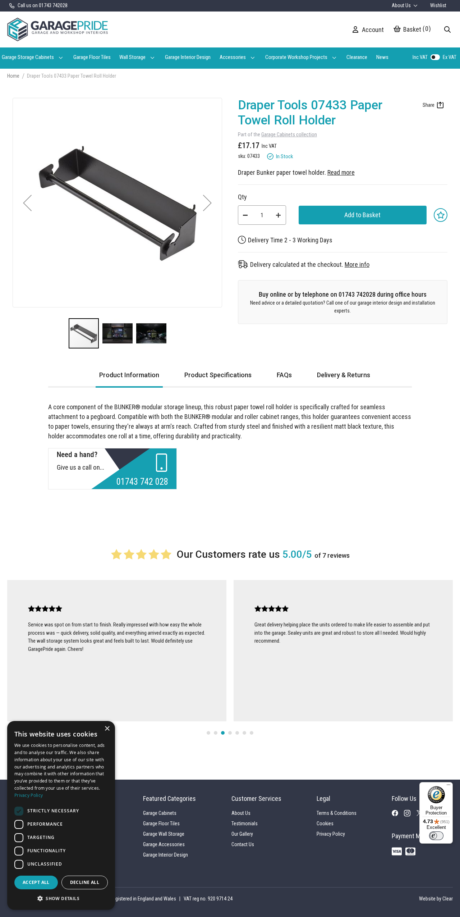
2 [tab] (215, 733)
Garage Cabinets (159, 813)
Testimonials (244, 823)
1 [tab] (208, 733)
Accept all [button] (36, 882)
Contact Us (242, 844)
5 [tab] (237, 733)
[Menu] (448, 786)
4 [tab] (230, 733)
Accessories (233, 57)
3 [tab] (223, 733)
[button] (27, 202)
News (382, 57)
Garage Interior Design (188, 57)
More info (357, 264)
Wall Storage (132, 57)
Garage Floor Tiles (92, 57)
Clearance (356, 57)
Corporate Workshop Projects (296, 57)
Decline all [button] (84, 882)
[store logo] (57, 29)
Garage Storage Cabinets (28, 57)
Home (13, 76)
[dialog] (61, 815)
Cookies (325, 823)
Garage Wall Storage (163, 834)
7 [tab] (251, 733)
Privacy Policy (331, 834)
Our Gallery (242, 834)
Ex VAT (449, 57)
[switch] (436, 835)
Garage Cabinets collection (289, 135)
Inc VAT (420, 57)
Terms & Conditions (336, 813)
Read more (341, 172)
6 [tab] (244, 733)
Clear (447, 899)
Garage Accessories (164, 844)
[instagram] (410, 815)
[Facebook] (398, 814)
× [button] (107, 728)
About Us (402, 5)
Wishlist (438, 5)
